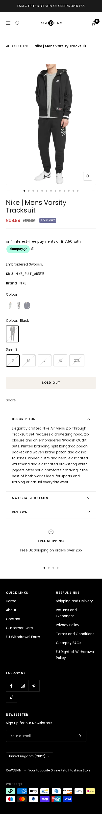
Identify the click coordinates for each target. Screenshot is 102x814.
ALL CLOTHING (17, 46)
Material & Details (30, 498)
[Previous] (8, 191)
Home (11, 600)
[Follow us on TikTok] (11, 697)
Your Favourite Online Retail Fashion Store (59, 770)
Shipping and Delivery (74, 600)
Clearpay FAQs (68, 642)
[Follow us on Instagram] (22, 685)
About (11, 609)
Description (24, 419)
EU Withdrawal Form (23, 636)
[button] (10, 305)
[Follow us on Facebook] (11, 685)
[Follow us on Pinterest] (33, 685)
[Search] (17, 23)
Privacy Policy (67, 624)
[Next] (94, 191)
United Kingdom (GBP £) (27, 756)
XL (60, 360)
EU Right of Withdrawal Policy (75, 654)
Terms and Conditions (75, 633)
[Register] (79, 736)
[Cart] (93, 23)
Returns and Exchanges (66, 612)
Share (11, 400)
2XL (77, 360)
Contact (13, 618)
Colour (11, 294)
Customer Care (19, 627)
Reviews (19, 512)
